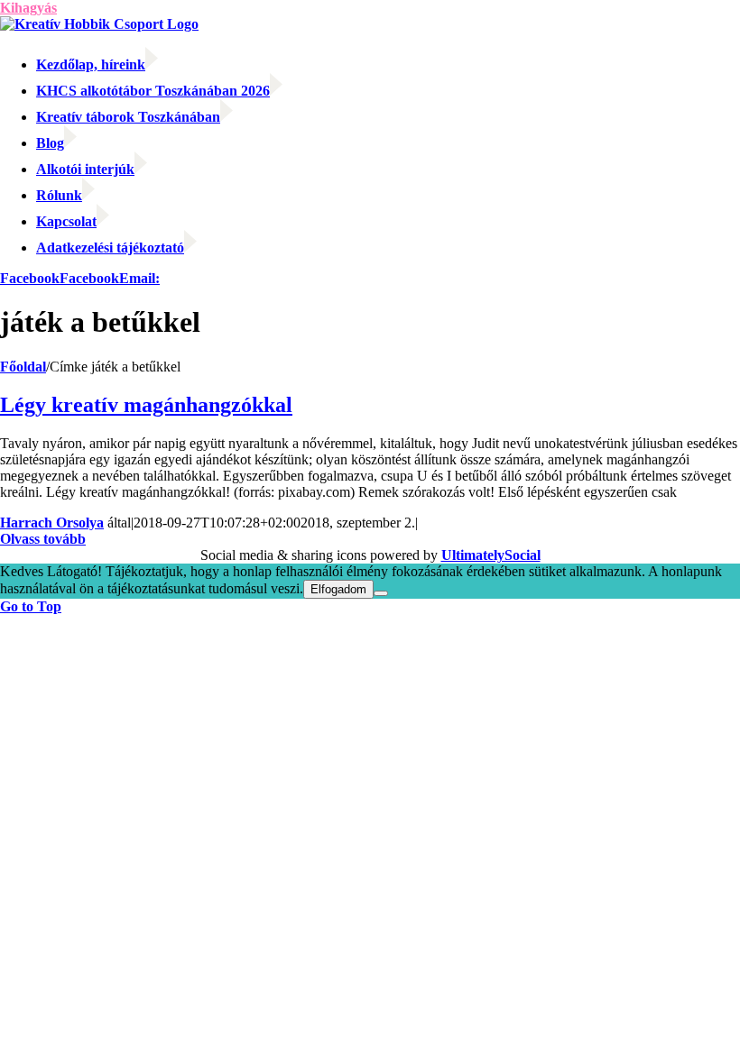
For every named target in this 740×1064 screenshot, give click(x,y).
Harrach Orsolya (52, 522)
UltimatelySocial (491, 555)
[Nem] (381, 593)
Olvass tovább (43, 538)
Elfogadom (338, 589)
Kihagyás (28, 7)
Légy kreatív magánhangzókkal (146, 405)
